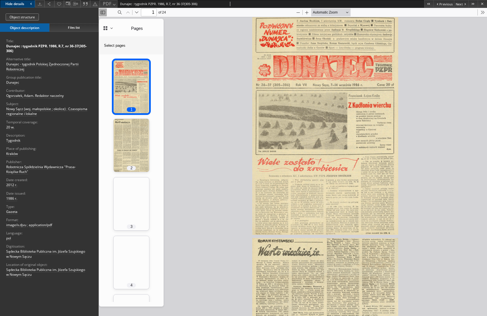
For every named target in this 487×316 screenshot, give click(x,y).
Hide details (14, 3)
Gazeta (11, 211)
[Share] (49, 4)
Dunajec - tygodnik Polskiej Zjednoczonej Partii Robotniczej (42, 66)
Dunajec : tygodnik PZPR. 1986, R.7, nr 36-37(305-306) (46, 48)
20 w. (10, 127)
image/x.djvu (16, 224)
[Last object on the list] (473, 4)
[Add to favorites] (59, 4)
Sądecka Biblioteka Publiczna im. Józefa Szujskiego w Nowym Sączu (45, 272)
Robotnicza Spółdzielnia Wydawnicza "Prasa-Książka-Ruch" (41, 169)
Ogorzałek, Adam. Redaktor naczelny (35, 95)
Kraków (12, 153)
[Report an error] (95, 4)
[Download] (40, 4)
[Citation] (85, 4)
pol (8, 238)
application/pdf (40, 224)
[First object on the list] (428, 4)
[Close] (482, 4)
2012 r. (11, 185)
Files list (74, 27)
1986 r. (11, 198)
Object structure (22, 17)
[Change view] (67, 4)
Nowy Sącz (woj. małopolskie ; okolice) (36, 108)
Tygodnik (13, 140)
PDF (107, 4)
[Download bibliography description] (75, 4)
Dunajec (12, 82)
